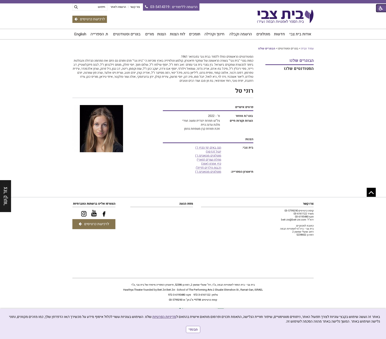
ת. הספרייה (99, 34)
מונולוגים (263, 34)
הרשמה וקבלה (240, 34)
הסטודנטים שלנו (299, 68)
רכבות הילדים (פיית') (208, 167)
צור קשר (5, 196)
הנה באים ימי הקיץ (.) (208, 147)
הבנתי (193, 329)
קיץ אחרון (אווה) (211, 163)
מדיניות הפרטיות (164, 316)
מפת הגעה (186, 203)
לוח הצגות (177, 34)
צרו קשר (308, 203)
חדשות (279, 34)
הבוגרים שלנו (266, 48)
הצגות (161, 34)
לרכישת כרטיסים (92, 19)
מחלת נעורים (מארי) (209, 159)
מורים (149, 34)
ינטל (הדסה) (213, 151)
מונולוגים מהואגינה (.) (208, 155)
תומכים (194, 34)
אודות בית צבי (300, 34)
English (80, 34)
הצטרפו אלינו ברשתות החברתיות (94, 203)
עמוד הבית (307, 48)
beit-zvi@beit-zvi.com (293, 220)
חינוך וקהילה (214, 34)
